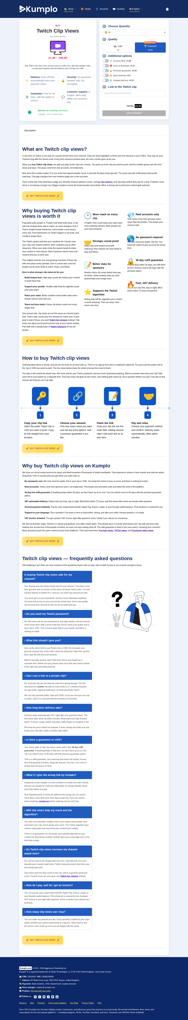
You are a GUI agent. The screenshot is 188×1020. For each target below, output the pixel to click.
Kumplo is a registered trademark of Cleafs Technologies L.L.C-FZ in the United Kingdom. (57, 972)
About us (23, 1003)
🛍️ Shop (68, 9)
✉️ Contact (119, 9)
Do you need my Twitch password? (47, 613)
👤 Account (102, 9)
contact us (44, 801)
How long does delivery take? (43, 707)
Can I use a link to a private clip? (45, 675)
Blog (32, 1003)
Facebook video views (142, 530)
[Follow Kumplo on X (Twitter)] (52, 996)
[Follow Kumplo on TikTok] (48, 996)
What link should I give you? (43, 640)
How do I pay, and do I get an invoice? (49, 885)
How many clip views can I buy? (45, 911)
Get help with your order (41, 991)
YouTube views (106, 530)
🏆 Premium (150, 48)
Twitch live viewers (58, 320)
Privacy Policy (88, 1003)
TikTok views (120, 530)
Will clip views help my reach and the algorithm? (48, 812)
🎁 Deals (86, 9)
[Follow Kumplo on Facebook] (39, 996)
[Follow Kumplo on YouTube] (44, 996)
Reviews (41, 1003)
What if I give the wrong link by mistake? (50, 775)
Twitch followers (58, 327)
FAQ (99, 1003)
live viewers (107, 182)
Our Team (74, 1003)
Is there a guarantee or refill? (43, 739)
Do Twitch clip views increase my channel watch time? (50, 851)
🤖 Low (118, 48)
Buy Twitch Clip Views (42, 196)
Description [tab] (30, 130)
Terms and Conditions (57, 1003)
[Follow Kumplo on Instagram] (35, 996)
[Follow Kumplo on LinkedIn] (57, 996)
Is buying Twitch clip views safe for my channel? (48, 576)
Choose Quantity (119, 26)
